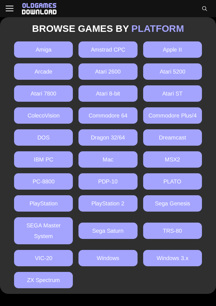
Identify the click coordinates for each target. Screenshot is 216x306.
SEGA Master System (43, 230)
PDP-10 (108, 181)
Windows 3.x (172, 258)
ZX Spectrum (43, 280)
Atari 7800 (43, 93)
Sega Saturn (107, 231)
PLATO (172, 181)
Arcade (43, 71)
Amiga (43, 49)
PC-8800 (44, 181)
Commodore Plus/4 (172, 115)
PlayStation (44, 203)
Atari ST (172, 93)
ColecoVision (44, 115)
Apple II (172, 49)
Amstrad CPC (108, 49)
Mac (108, 159)
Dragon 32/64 (108, 137)
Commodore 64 (108, 115)
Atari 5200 (172, 71)
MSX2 (172, 159)
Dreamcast (172, 137)
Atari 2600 (108, 71)
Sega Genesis (172, 203)
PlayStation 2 (107, 203)
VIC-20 (43, 258)
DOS (43, 137)
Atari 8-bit (108, 93)
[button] (204, 9)
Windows (108, 258)
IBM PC (43, 159)
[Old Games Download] (39, 8)
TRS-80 (172, 231)
